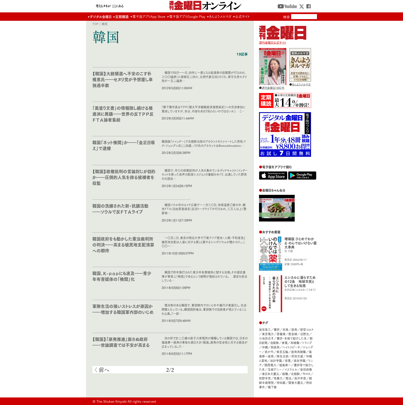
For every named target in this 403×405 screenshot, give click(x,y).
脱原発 (275, 347)
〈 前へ (101, 369)
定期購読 (122, 16)
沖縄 (265, 347)
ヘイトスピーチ (291, 347)
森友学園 (299, 360)
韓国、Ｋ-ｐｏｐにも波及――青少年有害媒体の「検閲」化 (121, 276)
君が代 (269, 351)
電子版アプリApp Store (148, 16)
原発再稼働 (298, 351)
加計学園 (276, 360)
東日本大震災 (270, 373)
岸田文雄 (297, 356)
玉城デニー (275, 369)
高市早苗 (300, 378)
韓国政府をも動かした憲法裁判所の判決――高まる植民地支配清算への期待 (123, 244)
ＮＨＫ (306, 373)
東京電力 (268, 333)
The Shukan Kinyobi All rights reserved (126, 401)
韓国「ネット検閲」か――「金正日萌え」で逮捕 (123, 145)
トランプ (307, 342)
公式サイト (242, 16)
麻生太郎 (282, 356)
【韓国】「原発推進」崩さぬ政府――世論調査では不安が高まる (121, 342)
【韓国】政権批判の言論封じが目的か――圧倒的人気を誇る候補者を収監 (123, 177)
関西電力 (270, 364)
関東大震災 (295, 382)
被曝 (285, 373)
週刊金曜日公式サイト (272, 42)
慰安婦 (292, 333)
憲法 (288, 378)
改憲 (288, 360)
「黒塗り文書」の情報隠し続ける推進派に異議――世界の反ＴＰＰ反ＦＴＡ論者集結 (123, 114)
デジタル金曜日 (100, 16)
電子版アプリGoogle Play (187, 16)
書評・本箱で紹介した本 (292, 338)
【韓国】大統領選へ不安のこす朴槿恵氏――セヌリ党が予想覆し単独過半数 (122, 79)
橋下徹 (272, 386)
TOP (95, 23)
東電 (285, 342)
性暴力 (278, 378)
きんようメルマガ (220, 16)
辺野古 (304, 333)
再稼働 (294, 342)
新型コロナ (307, 329)
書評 (277, 329)
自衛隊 (274, 342)
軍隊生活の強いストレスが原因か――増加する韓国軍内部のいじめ (122, 309)
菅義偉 (281, 333)
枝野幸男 (265, 378)
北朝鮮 (295, 373)
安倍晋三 (265, 329)
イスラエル (291, 369)
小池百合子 (266, 338)
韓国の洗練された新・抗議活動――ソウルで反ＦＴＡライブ (120, 208)
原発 (294, 329)
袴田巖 (281, 382)
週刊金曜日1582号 (273, 87)
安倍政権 (306, 369)
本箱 (285, 329)
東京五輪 (282, 351)
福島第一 (285, 364)
